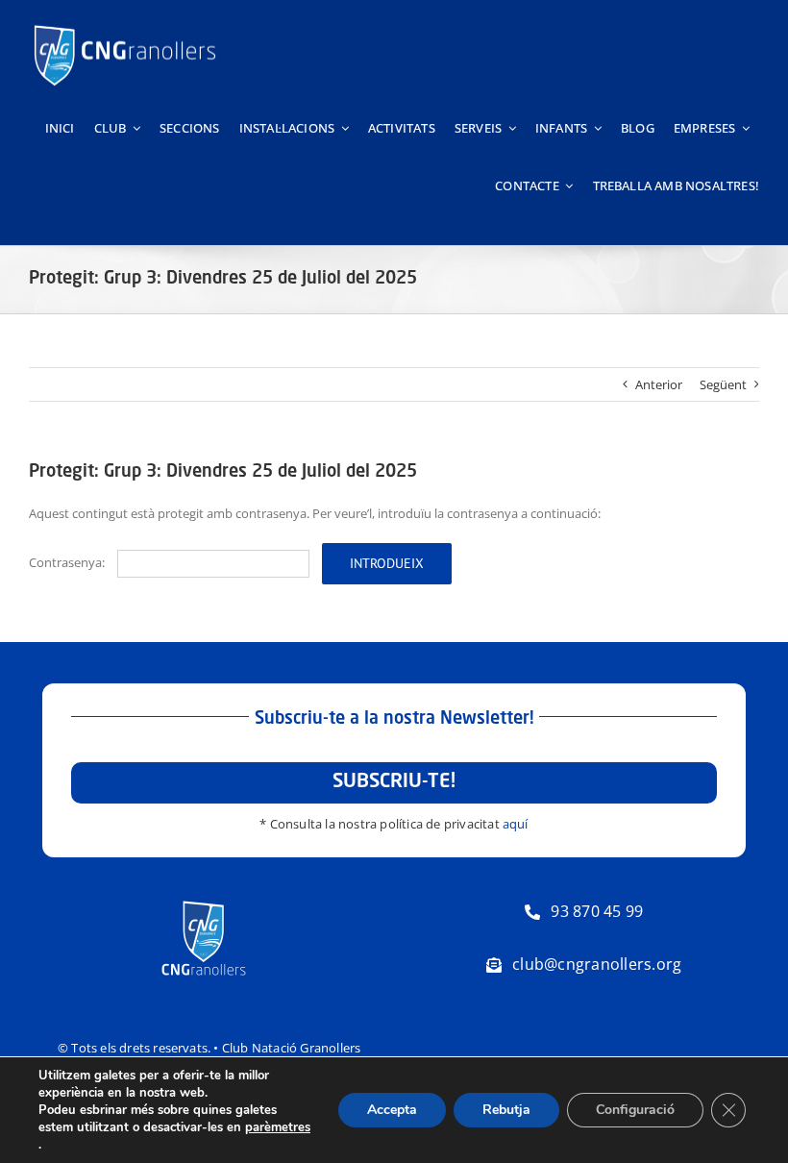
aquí (516, 823)
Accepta (392, 1110)
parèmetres (277, 1127)
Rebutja (506, 1110)
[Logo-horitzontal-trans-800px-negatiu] (125, 25)
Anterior (658, 384)
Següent (723, 384)
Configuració (635, 1110)
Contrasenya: (68, 562)
